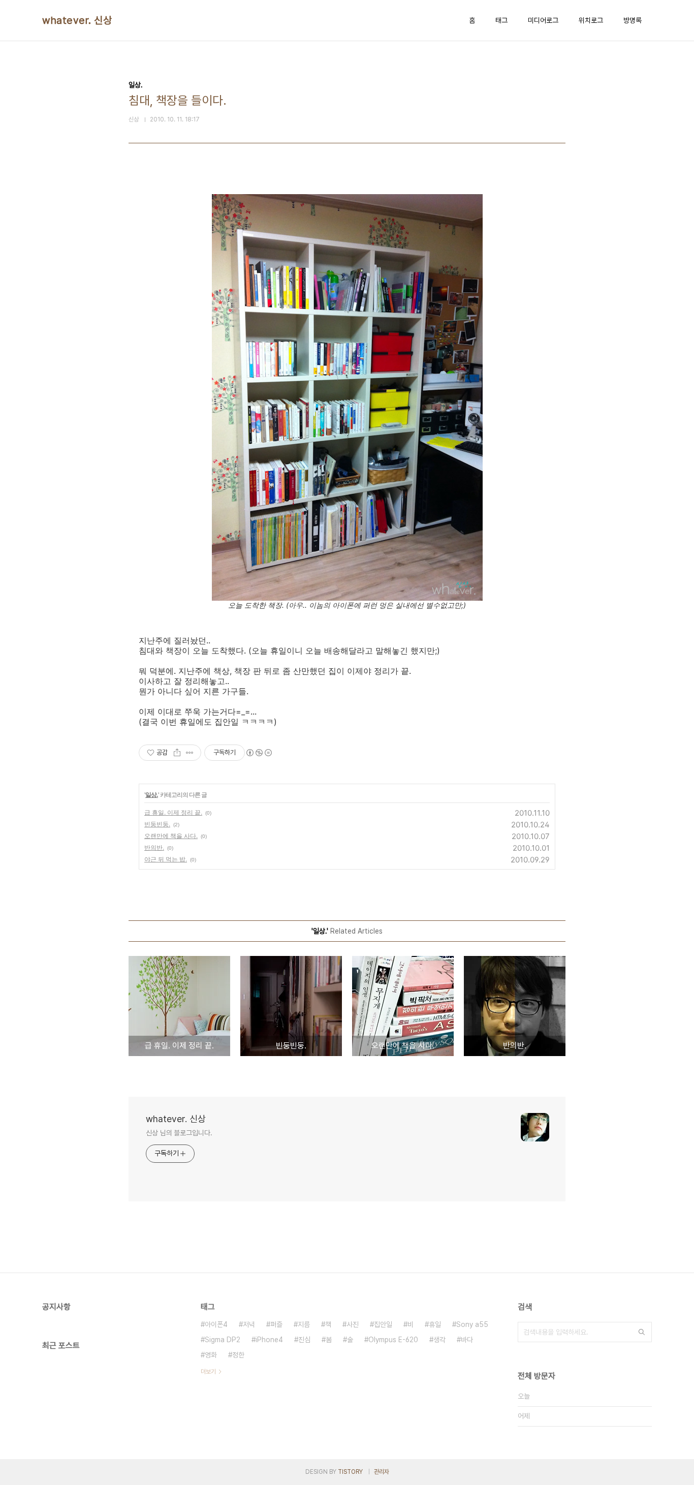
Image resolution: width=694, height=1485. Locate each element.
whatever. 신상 (77, 20)
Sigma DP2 (222, 1340)
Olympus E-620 (393, 1340)
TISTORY (350, 1471)
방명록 (632, 20)
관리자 (381, 1471)
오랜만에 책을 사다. (171, 836)
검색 (641, 1332)
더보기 (208, 1371)
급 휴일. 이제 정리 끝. (173, 812)
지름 (304, 1324)
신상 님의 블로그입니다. (179, 1133)
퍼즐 (276, 1324)
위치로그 (591, 20)
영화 (211, 1355)
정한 (238, 1355)
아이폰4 (216, 1324)
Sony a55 (472, 1324)
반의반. (154, 847)
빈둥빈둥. (157, 824)
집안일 (383, 1324)
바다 (467, 1340)
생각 (439, 1340)
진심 (304, 1340)
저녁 (249, 1324)
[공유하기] (177, 752)
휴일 (435, 1324)
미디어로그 (543, 20)
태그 (501, 20)
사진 (352, 1324)
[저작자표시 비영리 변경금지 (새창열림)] (258, 753)
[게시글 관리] (189, 752)
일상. (151, 794)
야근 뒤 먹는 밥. (165, 859)
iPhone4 (269, 1340)
